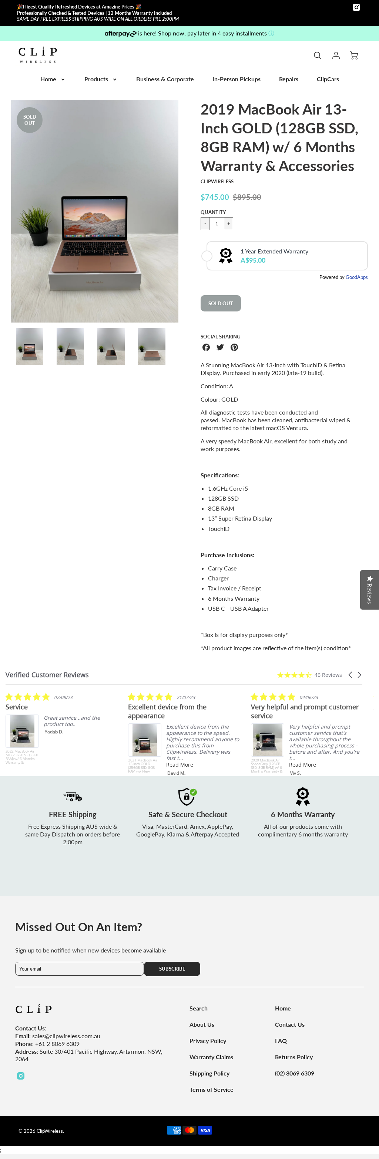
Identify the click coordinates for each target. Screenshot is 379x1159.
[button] (351, 675)
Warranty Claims (211, 1056)
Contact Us (290, 1024)
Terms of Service (212, 1089)
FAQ (281, 1040)
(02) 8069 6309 (294, 1073)
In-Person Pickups (236, 78)
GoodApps (357, 277)
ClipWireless (217, 181)
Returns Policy (294, 1056)
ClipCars (328, 78)
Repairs (288, 78)
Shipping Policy (209, 1073)
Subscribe (172, 969)
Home (48, 78)
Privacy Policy (208, 1040)
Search (199, 1008)
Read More (179, 764)
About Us (202, 1024)
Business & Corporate (165, 78)
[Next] (184, 211)
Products (96, 78)
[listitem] (61, 728)
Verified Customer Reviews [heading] (47, 675)
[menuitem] (53, 79)
